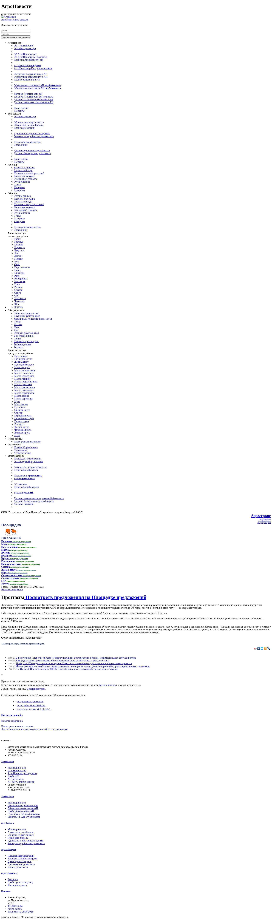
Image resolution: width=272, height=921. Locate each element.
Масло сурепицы (23, 398)
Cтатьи (17, 184)
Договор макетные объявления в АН (33, 102)
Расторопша (20, 278)
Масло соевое (21, 395)
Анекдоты (19, 190)
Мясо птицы (21, 404)
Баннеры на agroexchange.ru (22, 858)
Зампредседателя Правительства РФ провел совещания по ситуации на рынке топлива (62, 660)
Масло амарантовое (24, 370)
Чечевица (19, 301)
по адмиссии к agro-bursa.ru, (30, 701)
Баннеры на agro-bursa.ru (34, 136)
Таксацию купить (17, 885)
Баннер (24, 478)
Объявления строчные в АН (37, 85)
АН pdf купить (15, 779)
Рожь (17, 284)
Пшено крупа (21, 421)
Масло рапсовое (23, 384)
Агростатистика (22, 453)
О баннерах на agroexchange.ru (30, 467)
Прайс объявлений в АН (27, 79)
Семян (17, 338)
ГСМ (17, 435)
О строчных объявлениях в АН (30, 74)
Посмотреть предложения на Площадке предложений (85, 597)
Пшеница (19, 273)
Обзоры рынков (22, 196)
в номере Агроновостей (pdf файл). (34, 709)
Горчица (18, 241)
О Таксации (20, 484)
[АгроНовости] (8, 16)
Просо (17, 270)
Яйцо (17, 304)
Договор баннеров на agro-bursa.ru (32, 153)
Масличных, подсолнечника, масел (33, 318)
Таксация (13, 879)
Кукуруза (19, 250)
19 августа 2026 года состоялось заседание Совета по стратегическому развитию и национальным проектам (74, 663)
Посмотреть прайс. (12, 715)
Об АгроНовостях (23, 45)
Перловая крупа (22, 415)
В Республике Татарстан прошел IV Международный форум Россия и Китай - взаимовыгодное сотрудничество (76, 657)
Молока (18, 324)
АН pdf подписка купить (21, 781)
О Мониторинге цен (25, 48)
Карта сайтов (21, 108)
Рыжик (18, 287)
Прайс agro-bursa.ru (24, 127)
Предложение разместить (21, 864)
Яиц (16, 330)
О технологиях (22, 181)
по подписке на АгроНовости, (31, 705)
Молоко (18, 258)
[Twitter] (262, 648)
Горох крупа (21, 356)
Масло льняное (22, 378)
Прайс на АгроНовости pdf (28, 59)
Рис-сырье (19, 281)
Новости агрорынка (24, 167)
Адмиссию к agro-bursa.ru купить (25, 840)
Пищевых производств (26, 341)
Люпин (18, 256)
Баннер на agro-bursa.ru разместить (26, 843)
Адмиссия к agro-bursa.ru (14, 19)
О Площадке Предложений (28, 461)
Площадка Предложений (27, 458)
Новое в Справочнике (26, 447)
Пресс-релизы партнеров (27, 142)
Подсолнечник (22, 267)
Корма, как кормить (24, 176)
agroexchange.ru (8, 849)
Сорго (17, 292)
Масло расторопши (24, 387)
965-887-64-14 (15, 906)
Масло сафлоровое (24, 393)
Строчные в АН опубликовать (24, 814)
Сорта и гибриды (23, 170)
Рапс (16, 275)
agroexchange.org (9, 873)
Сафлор (18, 290)
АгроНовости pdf (27, 65)
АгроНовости (7, 761)
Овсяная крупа (22, 410)
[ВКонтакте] (258, 648)
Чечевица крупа (22, 429)
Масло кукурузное (24, 376)
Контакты (19, 110)
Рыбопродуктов (22, 344)
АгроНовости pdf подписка (33, 68)
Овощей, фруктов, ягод (26, 333)
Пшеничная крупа (24, 418)
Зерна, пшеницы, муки (26, 313)
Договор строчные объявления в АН (33, 99)
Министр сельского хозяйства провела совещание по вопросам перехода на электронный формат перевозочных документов (83, 666)
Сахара (17, 321)
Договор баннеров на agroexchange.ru (34, 501)
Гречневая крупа (23, 359)
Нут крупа (20, 407)
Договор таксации (24, 504)
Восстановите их (36, 688)
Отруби (18, 412)
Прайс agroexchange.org (26, 487)
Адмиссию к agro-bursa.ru (32, 133)
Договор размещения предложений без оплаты (39, 498)
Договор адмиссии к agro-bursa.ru (32, 150)
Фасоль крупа (21, 427)
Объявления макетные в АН (37, 88)
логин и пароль (107, 685)
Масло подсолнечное (25, 381)
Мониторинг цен (17, 767)
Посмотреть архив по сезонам (17, 726)
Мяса (16, 327)
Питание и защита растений (29, 173)
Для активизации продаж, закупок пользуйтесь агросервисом (34, 729)
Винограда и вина (23, 335)
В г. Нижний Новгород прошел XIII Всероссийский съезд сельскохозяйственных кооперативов (67, 669)
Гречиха (18, 244)
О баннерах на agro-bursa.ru (28, 125)
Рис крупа (19, 424)
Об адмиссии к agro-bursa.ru (29, 122)
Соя (16, 295)
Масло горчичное (23, 373)
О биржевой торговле (25, 179)
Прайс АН (13, 776)
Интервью (19, 187)
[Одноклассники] (265, 648)
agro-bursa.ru (7, 823)
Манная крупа (22, 367)
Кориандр (19, 247)
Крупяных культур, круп (27, 316)
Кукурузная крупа (24, 364)
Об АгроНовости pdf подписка (30, 57)
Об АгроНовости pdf (25, 54)
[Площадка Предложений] (11, 538)
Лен (16, 253)
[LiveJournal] (268, 648)
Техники (18, 347)
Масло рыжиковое (24, 390)
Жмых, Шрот (21, 361)
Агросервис (261, 516)
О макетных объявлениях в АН (31, 76)
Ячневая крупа (22, 432)
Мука (17, 401)
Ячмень (18, 307)
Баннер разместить (18, 867)
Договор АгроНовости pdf (28, 93)
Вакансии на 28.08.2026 (20, 911)
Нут (16, 261)
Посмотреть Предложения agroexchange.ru (23, 643)
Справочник (20, 144)
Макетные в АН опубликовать (24, 816)
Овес (17, 264)
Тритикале (20, 298)
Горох (17, 239)
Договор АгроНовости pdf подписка (33, 96)
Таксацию (23, 492)
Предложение (28, 475)
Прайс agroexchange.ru (26, 470)
